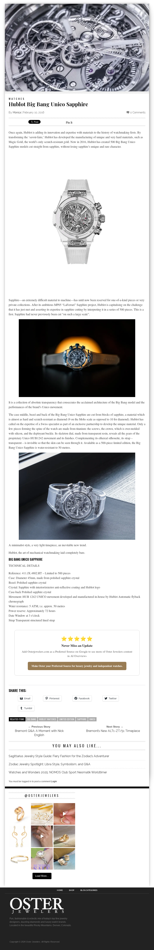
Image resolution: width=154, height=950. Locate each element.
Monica (17, 112)
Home (60, 890)
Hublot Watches (47, 719)
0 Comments (137, 112)
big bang (31, 719)
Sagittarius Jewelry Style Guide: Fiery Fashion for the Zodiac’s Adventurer (59, 756)
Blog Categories (88, 890)
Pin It (69, 122)
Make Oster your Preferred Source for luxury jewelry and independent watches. (77, 666)
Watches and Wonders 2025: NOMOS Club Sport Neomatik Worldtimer (58, 772)
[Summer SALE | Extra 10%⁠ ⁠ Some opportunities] (42, 859)
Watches (17, 99)
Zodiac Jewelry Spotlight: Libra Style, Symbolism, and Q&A (49, 764)
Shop (71, 890)
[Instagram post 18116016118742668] (19, 836)
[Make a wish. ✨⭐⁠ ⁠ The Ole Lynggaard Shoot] (42, 814)
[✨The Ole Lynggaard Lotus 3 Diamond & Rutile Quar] (19, 814)
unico (92, 719)
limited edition (66, 719)
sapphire (81, 719)
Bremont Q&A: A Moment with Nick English (39, 733)
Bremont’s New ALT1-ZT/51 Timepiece (113, 731)
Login (54, 781)
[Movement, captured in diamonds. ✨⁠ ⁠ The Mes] (19, 859)
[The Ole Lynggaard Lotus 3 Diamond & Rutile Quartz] (64, 836)
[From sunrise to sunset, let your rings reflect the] (42, 836)
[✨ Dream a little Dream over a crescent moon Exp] (64, 814)
